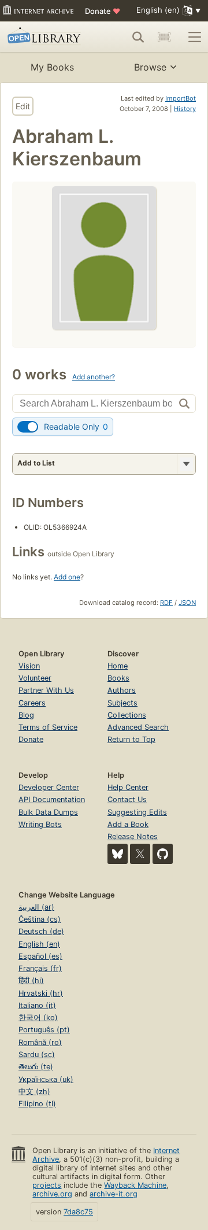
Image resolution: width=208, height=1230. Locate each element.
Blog (26, 715)
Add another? (93, 376)
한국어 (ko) (38, 1017)
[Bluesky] (117, 854)
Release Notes (132, 836)
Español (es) (40, 956)
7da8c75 (78, 1211)
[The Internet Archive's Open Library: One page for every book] (45, 37)
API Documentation (51, 799)
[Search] (138, 37)
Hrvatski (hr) (40, 993)
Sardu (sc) (36, 1054)
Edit (23, 106)
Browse (150, 67)
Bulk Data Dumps (48, 812)
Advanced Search (138, 727)
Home (117, 666)
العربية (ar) (36, 907)
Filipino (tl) (37, 1103)
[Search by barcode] (164, 37)
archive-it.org (114, 1194)
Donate (102, 11)
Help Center (127, 787)
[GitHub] (163, 854)
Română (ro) (40, 1042)
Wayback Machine (135, 1185)
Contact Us (127, 799)
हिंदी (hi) (31, 980)
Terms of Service (47, 727)
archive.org (52, 1194)
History (185, 109)
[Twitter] (140, 854)
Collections (126, 715)
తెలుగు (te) (35, 1066)
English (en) (39, 944)
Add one (67, 576)
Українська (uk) (45, 1079)
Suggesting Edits (137, 812)
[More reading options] (186, 464)
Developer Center (48, 787)
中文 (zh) (34, 1091)
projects (46, 1185)
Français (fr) (40, 968)
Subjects (122, 703)
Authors (121, 690)
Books (118, 678)
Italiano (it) (37, 1005)
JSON (187, 603)
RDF (166, 603)
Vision (29, 666)
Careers (32, 703)
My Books (52, 67)
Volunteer (34, 678)
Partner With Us (46, 690)
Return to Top (131, 739)
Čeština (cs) (39, 919)
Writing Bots (40, 824)
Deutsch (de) (41, 931)
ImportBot (180, 98)
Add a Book (127, 824)
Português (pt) (44, 1029)
